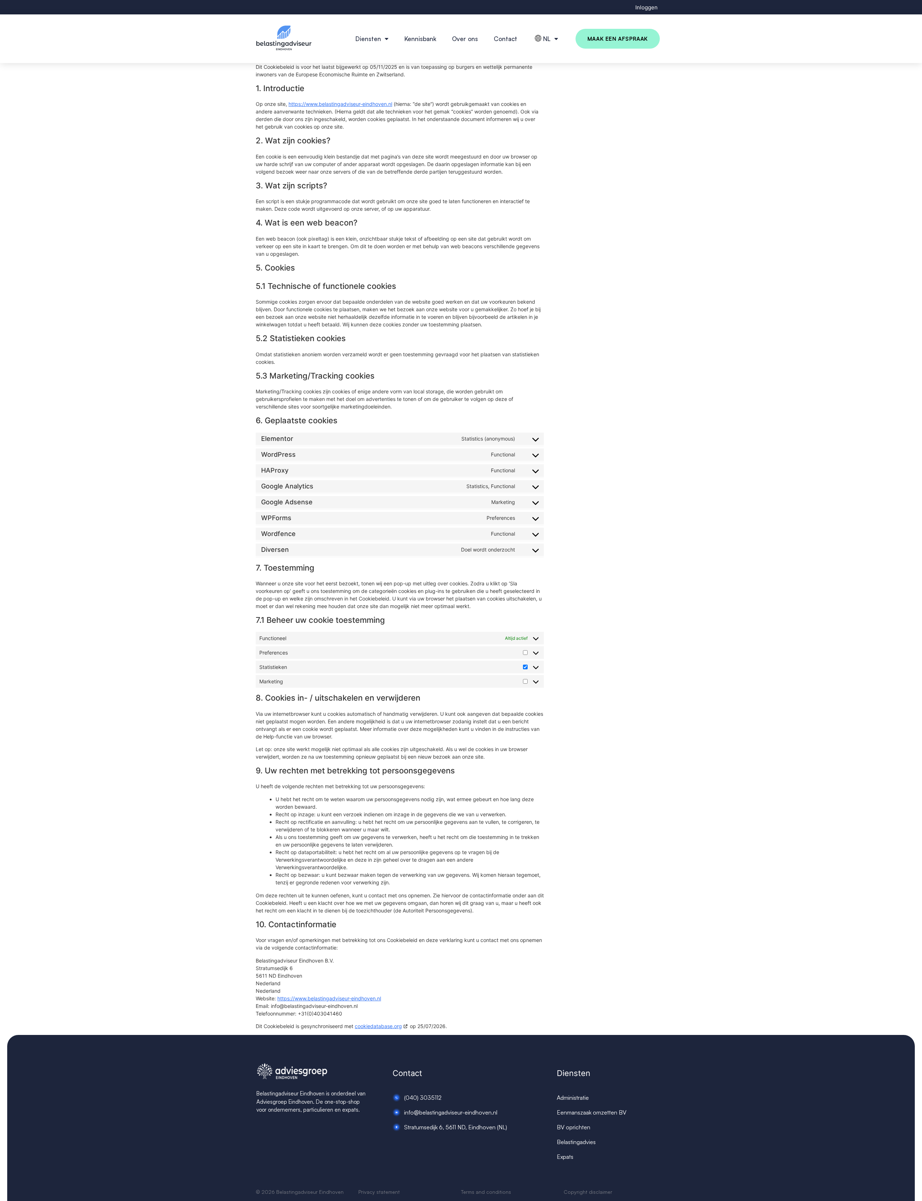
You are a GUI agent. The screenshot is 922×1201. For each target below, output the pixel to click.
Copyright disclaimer (588, 1192)
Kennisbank (420, 39)
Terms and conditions (486, 1192)
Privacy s (368, 1192)
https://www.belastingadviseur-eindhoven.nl (340, 104)
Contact (505, 39)
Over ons (465, 39)
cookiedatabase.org (378, 1026)
